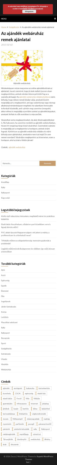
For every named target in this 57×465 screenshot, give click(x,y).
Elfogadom (29, 11)
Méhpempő (18, 419)
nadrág (47, 419)
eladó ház (41, 393)
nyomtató (7, 424)
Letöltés (4, 317)
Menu (4, 19)
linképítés (23, 414)
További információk (35, 9)
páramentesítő (45, 424)
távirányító (21, 439)
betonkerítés (44, 388)
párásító (6, 429)
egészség (29, 393)
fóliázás (37, 398)
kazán (16, 408)
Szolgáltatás (14, 27)
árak (5, 444)
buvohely (7, 393)
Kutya (3, 312)
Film (2, 296)
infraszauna (22, 403)
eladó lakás (7, 398)
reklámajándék (9, 434)
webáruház (35, 439)
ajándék (6, 388)
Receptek (5, 338)
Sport (3, 343)
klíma (35, 408)
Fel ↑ (28, 462)
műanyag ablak (33, 419)
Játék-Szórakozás (8, 306)
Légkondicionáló (39, 414)
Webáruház (6, 369)
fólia (27, 398)
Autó (3, 275)
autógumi (18, 388)
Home (3, 27)
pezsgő (31, 424)
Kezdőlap (5, 182)
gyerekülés (7, 403)
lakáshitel (46, 408)
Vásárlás (4, 364)
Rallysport (5, 192)
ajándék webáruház (17, 147)
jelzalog (45, 403)
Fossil (19, 398)
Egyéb (4, 285)
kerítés (26, 408)
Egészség (5, 280)
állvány (47, 439)
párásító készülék (21, 429)
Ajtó (3, 270)
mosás (5, 419)
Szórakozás (6, 354)
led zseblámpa (9, 414)
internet (34, 403)
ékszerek (15, 444)
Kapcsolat (5, 198)
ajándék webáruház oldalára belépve (34, 97)
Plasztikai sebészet (9, 322)
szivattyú (37, 434)
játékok (6, 408)
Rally (3, 187)
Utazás (4, 359)
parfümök (20, 424)
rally (35, 429)
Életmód (4, 291)
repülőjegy (24, 434)
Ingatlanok (5, 301)
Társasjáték (8, 439)
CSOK (18, 393)
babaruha (30, 388)
